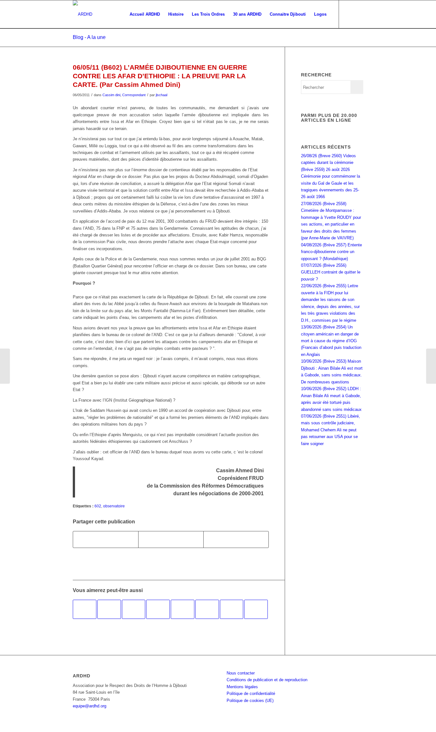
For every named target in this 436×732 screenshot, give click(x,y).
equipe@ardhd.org (89, 706)
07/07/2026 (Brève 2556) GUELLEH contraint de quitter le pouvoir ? (330, 272)
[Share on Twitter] (236, 539)
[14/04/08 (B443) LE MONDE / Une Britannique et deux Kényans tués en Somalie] (158, 609)
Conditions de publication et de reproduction (267, 679)
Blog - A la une (89, 37)
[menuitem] (144, 14)
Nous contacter (241, 673)
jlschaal (161, 95)
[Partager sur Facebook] (105, 539)
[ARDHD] (82, 14)
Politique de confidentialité (251, 693)
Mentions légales (242, 686)
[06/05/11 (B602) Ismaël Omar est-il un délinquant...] (5, 366)
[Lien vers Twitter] (358, 14)
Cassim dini (111, 95)
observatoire (114, 506)
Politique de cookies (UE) (250, 700)
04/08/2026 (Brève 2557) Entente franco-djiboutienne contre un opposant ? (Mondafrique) (331, 252)
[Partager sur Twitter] (171, 539)
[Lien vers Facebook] (349, 14)
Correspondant (134, 95)
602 (97, 506)
